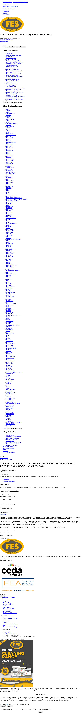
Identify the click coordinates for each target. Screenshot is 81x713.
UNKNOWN (9, 408)
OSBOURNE (9, 332)
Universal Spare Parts (11, 93)
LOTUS (8, 289)
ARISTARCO (10, 126)
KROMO (8, 275)
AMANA (8, 115)
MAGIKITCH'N (10, 292)
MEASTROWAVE (11, 303)
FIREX (8, 222)
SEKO (8, 375)
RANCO (8, 351)
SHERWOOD (10, 379)
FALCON (8, 212)
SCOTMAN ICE (10, 371)
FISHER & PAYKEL (11, 223)
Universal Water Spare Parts (13, 95)
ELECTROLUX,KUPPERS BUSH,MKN (17, 199)
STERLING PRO (10, 389)
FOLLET (8, 225)
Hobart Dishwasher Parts (12, 438)
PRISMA (8, 349)
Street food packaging (11, 83)
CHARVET (9, 162)
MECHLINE (9, 305)
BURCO (8, 158)
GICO (7, 236)
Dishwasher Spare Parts (12, 66)
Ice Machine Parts (10, 72)
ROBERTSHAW (10, 356)
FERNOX (9, 216)
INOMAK (9, 263)
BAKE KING (9, 133)
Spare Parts (9, 82)
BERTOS (8, 140)
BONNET (9, 149)
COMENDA (9, 170)
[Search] (19, 38)
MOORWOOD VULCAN (13, 325)
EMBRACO (9, 206)
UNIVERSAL (10, 406)
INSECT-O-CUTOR (11, 265)
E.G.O (8, 192)
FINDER (8, 219)
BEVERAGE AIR (11, 142)
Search (1, 38)
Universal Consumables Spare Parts (15, 88)
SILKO (8, 382)
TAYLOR (8, 396)
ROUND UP (9, 364)
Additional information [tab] (9, 481)
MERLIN (8, 308)
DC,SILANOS (10, 180)
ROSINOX (9, 362)
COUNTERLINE (10, 173)
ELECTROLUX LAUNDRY (14, 198)
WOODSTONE (10, 424)
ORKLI (8, 331)
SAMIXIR (9, 366)
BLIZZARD (9, 145)
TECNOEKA (9, 399)
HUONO (8, 255)
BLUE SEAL (9, 148)
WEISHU (8, 419)
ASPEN (8, 129)
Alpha (7, 112)
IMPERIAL (9, 259)
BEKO (8, 139)
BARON (8, 136)
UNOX (8, 409)
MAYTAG (9, 302)
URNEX (8, 411)
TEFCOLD (9, 401)
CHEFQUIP (9, 163)
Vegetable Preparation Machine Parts (15, 96)
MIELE (8, 316)
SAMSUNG (9, 369)
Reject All (3, 706)
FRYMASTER (10, 230)
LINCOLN (9, 285)
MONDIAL (9, 322)
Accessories (9, 53)
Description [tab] (6, 479)
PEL (7, 336)
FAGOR (8, 210)
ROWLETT (9, 365)
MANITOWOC (10, 296)
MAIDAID (9, 293)
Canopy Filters (10, 56)
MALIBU (8, 295)
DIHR (7, 183)
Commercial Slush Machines (13, 63)
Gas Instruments (10, 68)
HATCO (8, 246)
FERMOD (9, 215)
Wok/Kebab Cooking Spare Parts (14, 99)
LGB (7, 282)
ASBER (8, 128)
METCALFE (9, 312)
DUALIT (8, 189)
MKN (7, 318)
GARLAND (9, 232)
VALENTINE (10, 412)
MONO (8, 323)
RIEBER (8, 354)
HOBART (9, 251)
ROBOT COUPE (10, 358)
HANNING (9, 245)
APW (7, 120)
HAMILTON (9, 243)
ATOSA (8, 130)
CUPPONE (9, 176)
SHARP (8, 378)
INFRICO (8, 262)
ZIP (7, 426)
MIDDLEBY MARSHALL (13, 315)
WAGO (8, 418)
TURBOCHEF (10, 405)
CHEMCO (9, 165)
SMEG (8, 386)
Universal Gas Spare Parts (12, 91)
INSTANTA (9, 266)
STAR (8, 388)
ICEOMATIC (9, 256)
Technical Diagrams (11, 85)
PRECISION (9, 346)
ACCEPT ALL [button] (14, 691)
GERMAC (9, 235)
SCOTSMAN (9, 374)
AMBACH (9, 116)
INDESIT (8, 261)
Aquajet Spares (10, 435)
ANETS (8, 117)
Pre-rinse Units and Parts (12, 79)
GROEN (8, 241)
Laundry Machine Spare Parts (13, 73)
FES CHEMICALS (11, 218)
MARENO (9, 299)
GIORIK (8, 238)
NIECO (8, 326)
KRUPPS (8, 276)
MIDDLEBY (9, 313)
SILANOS (9, 381)
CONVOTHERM (11, 172)
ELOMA (8, 205)
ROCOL (8, 359)
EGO (7, 193)
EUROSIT (9, 208)
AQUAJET (9, 122)
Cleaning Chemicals (11, 59)
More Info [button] (2, 691)
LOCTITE (9, 288)
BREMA (8, 152)
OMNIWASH (9, 329)
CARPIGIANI (10, 159)
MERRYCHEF (10, 309)
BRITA (8, 153)
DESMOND (9, 182)
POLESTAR (9, 341)
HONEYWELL (10, 252)
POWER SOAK (10, 344)
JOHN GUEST (10, 269)
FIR (7, 220)
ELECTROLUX (10, 196)
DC (7, 179)
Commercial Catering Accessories (14, 62)
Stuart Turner (9, 391)
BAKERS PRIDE (11, 135)
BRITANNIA (9, 155)
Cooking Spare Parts (11, 65)
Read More (41, 690)
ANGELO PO (10, 119)
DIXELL (8, 185)
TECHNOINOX (10, 398)
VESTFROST (10, 414)
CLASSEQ (9, 166)
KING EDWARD (10, 273)
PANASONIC (10, 333)
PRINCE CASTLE (11, 348)
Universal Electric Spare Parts (13, 89)
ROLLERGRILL (10, 361)
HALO (8, 242)
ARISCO (8, 125)
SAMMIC (8, 368)
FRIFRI (8, 228)
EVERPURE (9, 209)
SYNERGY (9, 394)
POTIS (8, 342)
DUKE (8, 190)
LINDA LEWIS (10, 286)
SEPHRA (8, 376)
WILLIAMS (9, 421)
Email (1, 594)
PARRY (8, 335)
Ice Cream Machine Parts (12, 69)
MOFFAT (8, 319)
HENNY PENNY (11, 249)
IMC (7, 258)
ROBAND (9, 355)
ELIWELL (9, 203)
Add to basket (4, 512)
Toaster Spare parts (11, 86)
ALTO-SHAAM (10, 113)
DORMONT (9, 186)
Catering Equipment (11, 58)
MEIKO (8, 306)
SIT (7, 385)
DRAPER (8, 188)
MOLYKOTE (9, 321)
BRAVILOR (9, 150)
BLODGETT (9, 146)
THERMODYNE (10, 402)
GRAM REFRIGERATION (13, 239)
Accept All (10, 706)
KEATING (9, 272)
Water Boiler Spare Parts (12, 98)
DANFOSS (9, 178)
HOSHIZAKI (9, 253)
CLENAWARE (10, 168)
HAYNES (9, 248)
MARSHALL (9, 301)
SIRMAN (8, 384)
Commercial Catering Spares (13, 436)
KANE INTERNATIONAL (13, 271)
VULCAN (9, 416)
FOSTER (8, 226)
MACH (8, 291)
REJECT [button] (7, 691)
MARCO (8, 298)
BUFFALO (9, 156)
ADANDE (9, 110)
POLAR (8, 339)
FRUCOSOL (9, 229)
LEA (7, 281)
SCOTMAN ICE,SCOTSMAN (14, 372)
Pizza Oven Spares (11, 78)
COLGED (9, 169)
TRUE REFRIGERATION (13, 404)
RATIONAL (9, 352)
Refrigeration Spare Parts (12, 81)
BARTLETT (9, 138)
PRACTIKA (9, 345)
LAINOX (8, 278)
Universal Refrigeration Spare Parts (15, 92)
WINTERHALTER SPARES (13, 422)
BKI (7, 143)
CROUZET (9, 175)
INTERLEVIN (10, 268)
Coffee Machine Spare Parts (13, 61)
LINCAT (8, 283)
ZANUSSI (9, 425)
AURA (8, 132)
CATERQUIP (9, 160)
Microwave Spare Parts (12, 75)
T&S (7, 395)
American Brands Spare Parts (13, 55)
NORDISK (9, 328)
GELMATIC (9, 233)
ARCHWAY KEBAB (11, 123)
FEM (7, 213)
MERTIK (8, 311)
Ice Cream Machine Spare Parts (14, 71)
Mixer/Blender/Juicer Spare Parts (14, 76)
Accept (40, 712)
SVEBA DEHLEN (11, 392)
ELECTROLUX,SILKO (12, 200)
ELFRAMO (9, 202)
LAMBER (9, 279)
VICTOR (8, 415)
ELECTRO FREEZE (11, 195)
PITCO (8, 338)
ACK (7, 109)
